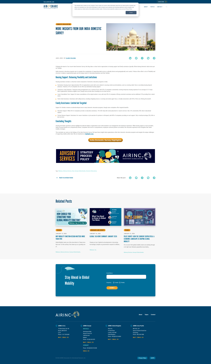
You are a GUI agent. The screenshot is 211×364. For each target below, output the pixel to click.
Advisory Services (67, 171)
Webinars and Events (98, 230)
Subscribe (161, 1)
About (146, 6)
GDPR (152, 358)
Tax (95, 250)
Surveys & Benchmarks (80, 171)
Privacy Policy (142, 358)
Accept (131, 12)
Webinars (60, 171)
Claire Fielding (71, 58)
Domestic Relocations (91, 171)
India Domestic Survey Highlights (105, 140)
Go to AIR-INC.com (49, 1)
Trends (59, 230)
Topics (152, 6)
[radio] (115, 282)
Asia (73, 171)
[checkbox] (129, 282)
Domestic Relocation (64, 24)
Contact (159, 6)
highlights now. (89, 134)
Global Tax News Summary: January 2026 (103, 237)
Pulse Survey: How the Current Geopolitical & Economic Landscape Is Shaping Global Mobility (139, 239)
